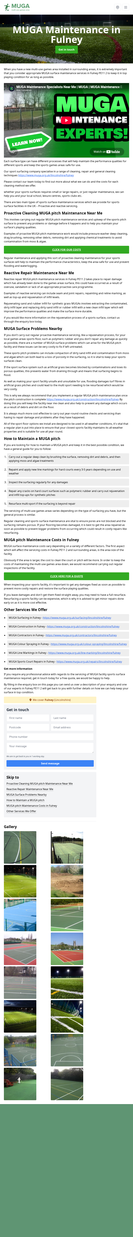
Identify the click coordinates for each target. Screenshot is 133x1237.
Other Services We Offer (21, 811)
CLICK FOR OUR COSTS (66, 249)
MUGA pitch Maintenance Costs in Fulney (31, 805)
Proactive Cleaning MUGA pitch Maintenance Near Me (39, 783)
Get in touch (67, 49)
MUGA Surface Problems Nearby (26, 794)
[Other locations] (117, 7)
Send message (50, 763)
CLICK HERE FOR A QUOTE (66, 576)
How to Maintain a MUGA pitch (25, 800)
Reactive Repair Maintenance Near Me (29, 789)
